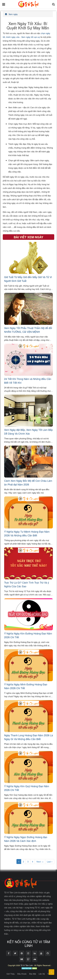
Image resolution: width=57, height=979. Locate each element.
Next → (40, 861)
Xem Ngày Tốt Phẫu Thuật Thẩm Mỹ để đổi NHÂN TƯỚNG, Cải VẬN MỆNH (28, 329)
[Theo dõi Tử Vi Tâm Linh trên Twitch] (28, 959)
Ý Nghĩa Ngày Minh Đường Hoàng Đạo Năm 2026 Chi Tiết (25, 686)
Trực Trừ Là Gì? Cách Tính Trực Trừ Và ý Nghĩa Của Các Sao (26, 584)
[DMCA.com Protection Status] (29, 968)
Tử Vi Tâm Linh (26, 965)
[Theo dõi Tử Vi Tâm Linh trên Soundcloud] (34, 959)
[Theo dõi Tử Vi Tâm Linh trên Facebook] (8, 953)
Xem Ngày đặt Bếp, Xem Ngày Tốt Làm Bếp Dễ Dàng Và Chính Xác (28, 431)
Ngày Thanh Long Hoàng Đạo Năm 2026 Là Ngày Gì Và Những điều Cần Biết (28, 737)
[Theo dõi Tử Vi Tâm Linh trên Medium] (21, 959)
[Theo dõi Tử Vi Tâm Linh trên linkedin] (34, 953)
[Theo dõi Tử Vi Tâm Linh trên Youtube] (41, 953)
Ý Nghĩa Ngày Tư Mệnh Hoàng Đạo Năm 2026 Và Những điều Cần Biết (27, 533)
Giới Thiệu (11, 973)
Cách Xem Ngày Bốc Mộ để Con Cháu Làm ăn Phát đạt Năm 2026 (28, 482)
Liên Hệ (42, 973)
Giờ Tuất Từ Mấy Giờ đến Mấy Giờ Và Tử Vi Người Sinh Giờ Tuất (28, 279)
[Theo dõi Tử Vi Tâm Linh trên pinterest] (21, 953)
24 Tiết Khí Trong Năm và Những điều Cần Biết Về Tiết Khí (27, 380)
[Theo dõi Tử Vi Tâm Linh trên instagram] (28, 953)
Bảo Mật (32, 973)
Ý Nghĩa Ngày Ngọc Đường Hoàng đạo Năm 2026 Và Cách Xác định (25, 839)
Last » (49, 861)
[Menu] (4, 4)
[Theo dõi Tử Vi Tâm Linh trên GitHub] (47, 953)
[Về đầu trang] (51, 972)
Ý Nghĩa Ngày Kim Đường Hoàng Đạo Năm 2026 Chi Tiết (28, 635)
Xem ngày (13, 14)
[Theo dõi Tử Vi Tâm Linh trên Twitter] (15, 953)
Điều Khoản (22, 973)
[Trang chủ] (6, 14)
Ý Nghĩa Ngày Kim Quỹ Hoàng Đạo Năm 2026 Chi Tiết (26, 788)
